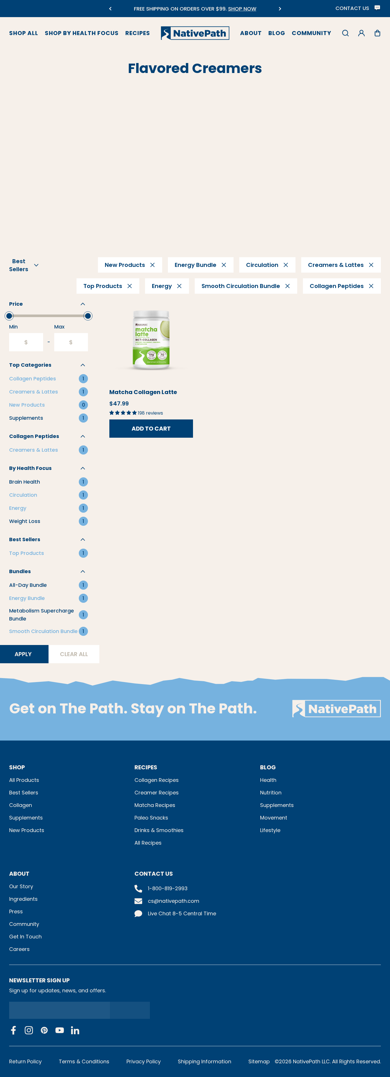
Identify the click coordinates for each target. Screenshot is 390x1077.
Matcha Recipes (154, 805)
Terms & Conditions (84, 1061)
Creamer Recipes (156, 792)
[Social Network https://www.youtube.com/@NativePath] (59, 1030)
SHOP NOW (240, 8)
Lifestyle (270, 830)
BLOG (268, 767)
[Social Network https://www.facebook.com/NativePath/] (13, 1030)
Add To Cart (151, 429)
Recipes (137, 33)
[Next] (280, 8)
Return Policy (25, 1061)
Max (59, 326)
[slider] (9, 316)
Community (311, 33)
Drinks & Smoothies (159, 830)
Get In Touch (25, 936)
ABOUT (19, 874)
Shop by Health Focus (82, 33)
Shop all (23, 33)
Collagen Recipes (156, 780)
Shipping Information (204, 1061)
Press (16, 911)
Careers (19, 949)
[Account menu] (361, 33)
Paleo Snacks (151, 817)
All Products (24, 780)
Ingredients (23, 898)
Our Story (21, 886)
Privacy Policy (143, 1061)
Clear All (74, 654)
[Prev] (110, 8)
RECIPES (145, 767)
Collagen (20, 805)
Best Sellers (23, 792)
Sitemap (259, 1061)
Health (268, 780)
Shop (17, 767)
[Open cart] (377, 33)
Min (13, 326)
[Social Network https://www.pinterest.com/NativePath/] (44, 1030)
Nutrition (271, 792)
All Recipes (148, 842)
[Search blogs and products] (345, 33)
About (251, 33)
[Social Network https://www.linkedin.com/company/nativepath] (75, 1030)
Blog (276, 33)
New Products (26, 830)
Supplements (26, 817)
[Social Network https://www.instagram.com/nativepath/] (29, 1030)
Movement (273, 817)
